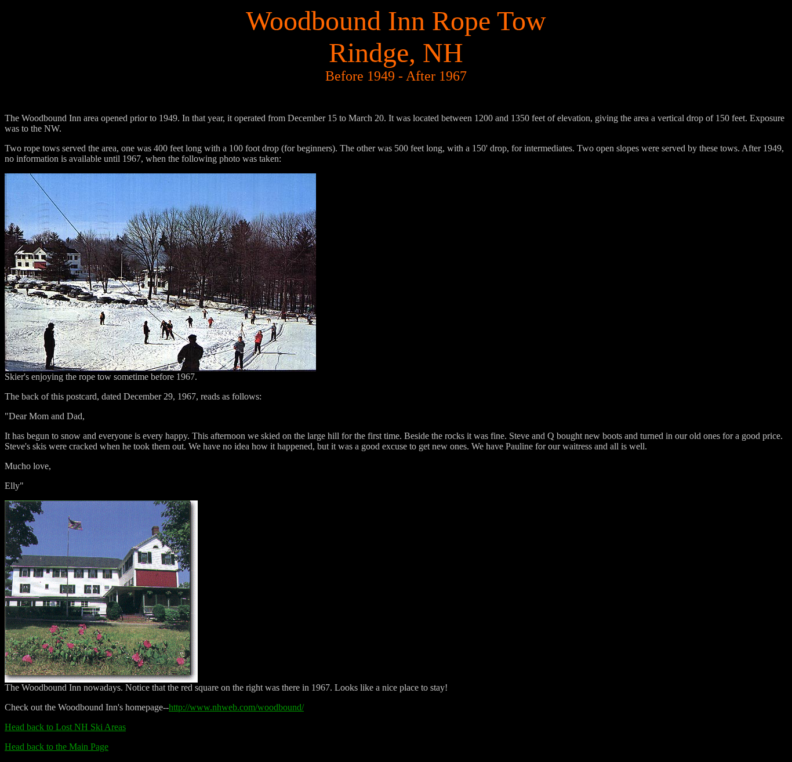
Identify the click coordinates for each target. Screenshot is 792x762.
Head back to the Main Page (56, 747)
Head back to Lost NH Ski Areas (65, 727)
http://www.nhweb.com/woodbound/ (236, 707)
